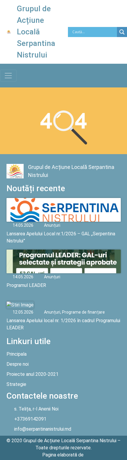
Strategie (16, 384)
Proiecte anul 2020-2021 (32, 374)
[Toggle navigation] (8, 76)
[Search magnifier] (122, 32)
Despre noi (17, 364)
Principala (16, 354)
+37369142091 (30, 419)
